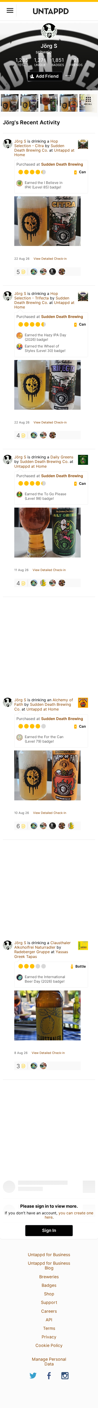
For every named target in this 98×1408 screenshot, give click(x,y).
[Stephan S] (43, 271)
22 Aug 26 (21, 258)
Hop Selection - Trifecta (36, 295)
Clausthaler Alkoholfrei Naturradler (42, 945)
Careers (49, 1311)
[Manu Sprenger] (62, 271)
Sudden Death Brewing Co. (39, 148)
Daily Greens (61, 457)
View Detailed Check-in (50, 258)
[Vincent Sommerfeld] (52, 271)
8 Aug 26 (21, 1053)
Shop (49, 1293)
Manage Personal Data (49, 1361)
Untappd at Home (30, 466)
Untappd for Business (49, 1254)
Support (49, 1302)
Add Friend (47, 76)
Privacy (49, 1336)
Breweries (49, 1276)
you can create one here (69, 1215)
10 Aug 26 (21, 813)
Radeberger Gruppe (32, 951)
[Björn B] (34, 271)
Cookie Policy (49, 1345)
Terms (49, 1328)
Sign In (49, 1230)
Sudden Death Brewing (62, 164)
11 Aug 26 (21, 570)
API (49, 1319)
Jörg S (20, 141)
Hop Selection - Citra (36, 143)
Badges (49, 1285)
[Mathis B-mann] (43, 583)
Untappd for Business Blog (49, 1265)
